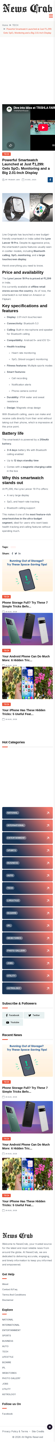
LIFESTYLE (7, 1356)
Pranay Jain (14, 180)
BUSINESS (7, 1341)
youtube (15, 1022)
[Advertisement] (27, 66)
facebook (14, 1015)
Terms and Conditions (14, 1294)
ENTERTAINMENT (11, 1330)
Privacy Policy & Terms (15, 1431)
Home (5, 25)
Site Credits (38, 1431)
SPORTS (6, 1335)
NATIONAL (7, 1319)
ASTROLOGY (9, 1394)
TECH (15, 25)
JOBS (5, 1383)
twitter (36, 1015)
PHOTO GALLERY (11, 1378)
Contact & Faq (9, 1289)
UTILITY (6, 1389)
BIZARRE (6, 1362)
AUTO (5, 1346)
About (5, 1284)
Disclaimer (7, 1300)
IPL (3, 1367)
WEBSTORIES (9, 1373)
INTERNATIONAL (11, 1324)
